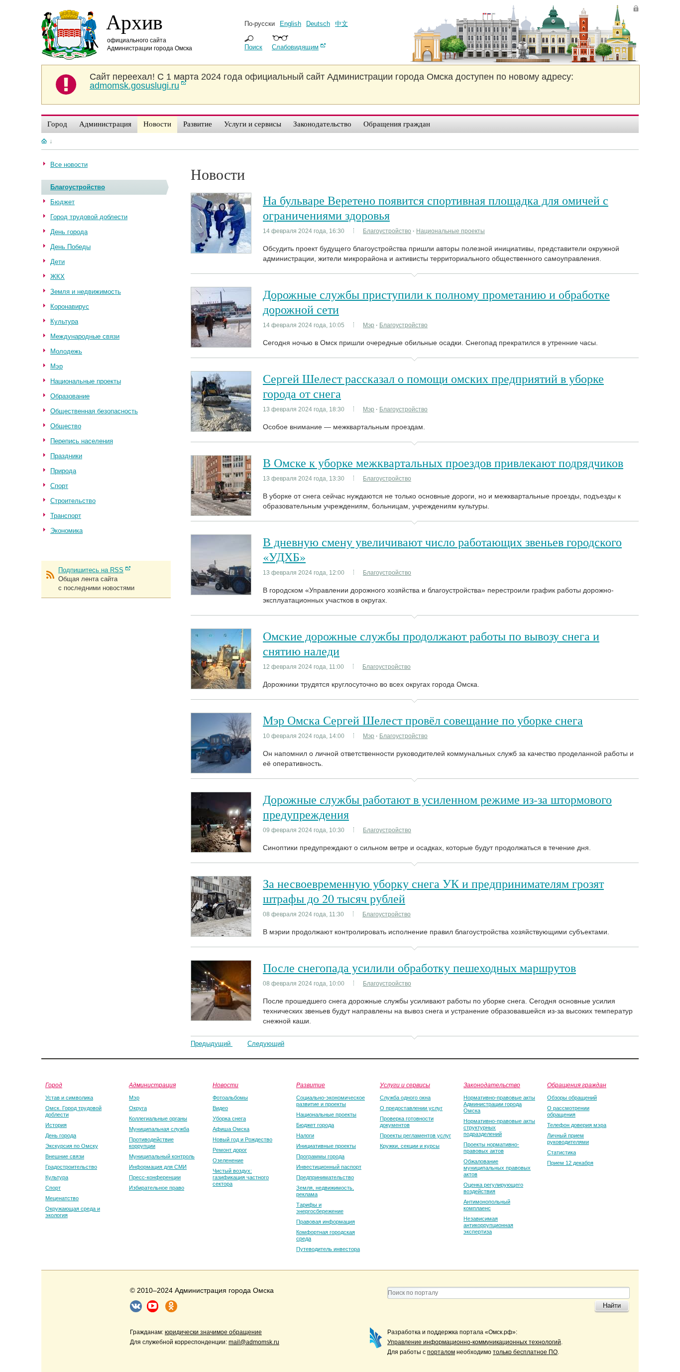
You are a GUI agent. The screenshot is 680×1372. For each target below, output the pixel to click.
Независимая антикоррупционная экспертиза (488, 1225)
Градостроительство (71, 1167)
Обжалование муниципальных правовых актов (497, 1167)
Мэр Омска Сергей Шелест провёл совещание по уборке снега (423, 720)
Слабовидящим (295, 47)
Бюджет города (315, 1125)
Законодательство (491, 1085)
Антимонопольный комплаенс (486, 1205)
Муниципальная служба (159, 1129)
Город (53, 1085)
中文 (341, 23)
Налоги (305, 1135)
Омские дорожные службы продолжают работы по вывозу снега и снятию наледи (431, 643)
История (56, 1125)
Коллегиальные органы (158, 1119)
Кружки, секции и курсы (410, 1146)
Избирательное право (156, 1188)
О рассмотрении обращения (568, 1111)
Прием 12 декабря (570, 1163)
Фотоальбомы (230, 1098)
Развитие (310, 1085)
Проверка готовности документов (407, 1122)
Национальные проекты (450, 231)
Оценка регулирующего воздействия (493, 1188)
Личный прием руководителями (568, 1138)
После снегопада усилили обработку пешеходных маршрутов (419, 968)
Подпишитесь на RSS (90, 570)
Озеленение (228, 1160)
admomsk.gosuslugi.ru (134, 86)
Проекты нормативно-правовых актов (491, 1147)
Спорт (53, 1188)
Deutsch (318, 23)
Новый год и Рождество (242, 1139)
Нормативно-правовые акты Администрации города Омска (499, 1104)
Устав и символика (69, 1098)
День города (60, 1135)
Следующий (265, 1043)
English (290, 23)
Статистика (561, 1152)
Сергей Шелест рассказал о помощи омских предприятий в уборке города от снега (433, 386)
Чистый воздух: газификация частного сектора (241, 1177)
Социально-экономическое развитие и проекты (330, 1101)
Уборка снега (229, 1119)
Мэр (368, 325)
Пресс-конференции (155, 1177)
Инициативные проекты (326, 1146)
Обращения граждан (576, 1085)
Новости (225, 1085)
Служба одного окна (405, 1098)
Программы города (320, 1156)
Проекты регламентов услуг (415, 1135)
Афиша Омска (231, 1129)
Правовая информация (325, 1222)
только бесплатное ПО (525, 1352)
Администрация (152, 1085)
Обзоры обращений (572, 1098)
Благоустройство (387, 231)
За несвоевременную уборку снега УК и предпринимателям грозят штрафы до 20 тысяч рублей (433, 890)
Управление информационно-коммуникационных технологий (474, 1342)
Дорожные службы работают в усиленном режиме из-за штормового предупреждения (437, 806)
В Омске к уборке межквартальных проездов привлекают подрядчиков (443, 463)
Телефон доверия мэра (576, 1125)
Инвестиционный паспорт (328, 1167)
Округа (138, 1108)
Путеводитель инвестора (328, 1249)
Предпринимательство (325, 1177)
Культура (56, 1177)
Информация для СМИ (158, 1167)
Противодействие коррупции (151, 1142)
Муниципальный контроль (162, 1156)
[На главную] (44, 140)
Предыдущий (211, 1043)
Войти (636, 8)
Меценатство (62, 1198)
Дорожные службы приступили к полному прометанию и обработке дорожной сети (436, 301)
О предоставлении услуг (411, 1108)
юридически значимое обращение (213, 1332)
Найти (612, 1305)
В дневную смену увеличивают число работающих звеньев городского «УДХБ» (442, 549)
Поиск (253, 47)
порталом (441, 1352)
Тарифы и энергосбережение (319, 1208)
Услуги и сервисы (405, 1085)
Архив (134, 21)
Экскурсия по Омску (71, 1146)
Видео (220, 1108)
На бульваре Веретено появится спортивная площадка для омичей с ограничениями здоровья (435, 207)
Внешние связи (64, 1156)
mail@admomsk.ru (253, 1342)
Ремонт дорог (230, 1150)
